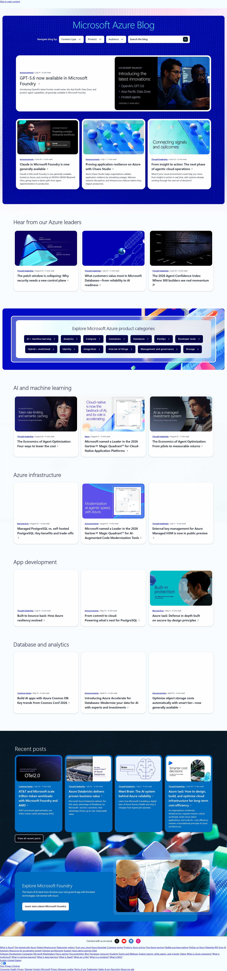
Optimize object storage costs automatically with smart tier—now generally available (176, 702)
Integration (90, 349)
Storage (190, 349)
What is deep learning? (48, 957)
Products (128, 947)
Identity (67, 349)
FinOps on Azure (197, 947)
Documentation (76, 954)
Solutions (4, 950)
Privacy (54, 969)
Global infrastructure (46, 947)
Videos (183, 954)
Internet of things (118, 349)
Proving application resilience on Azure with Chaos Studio (113, 166)
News (87, 436)
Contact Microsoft (41, 969)
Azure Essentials (98, 947)
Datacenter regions (66, 947)
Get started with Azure (25, 947)
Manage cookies (66, 969)
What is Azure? (7, 947)
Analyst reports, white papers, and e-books (159, 954)
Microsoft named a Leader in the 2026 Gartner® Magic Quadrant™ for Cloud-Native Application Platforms (112, 446)
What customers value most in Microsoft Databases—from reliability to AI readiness (113, 280)
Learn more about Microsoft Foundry (45, 906)
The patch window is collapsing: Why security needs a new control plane (43, 278)
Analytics (69, 339)
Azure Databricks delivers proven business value (86, 794)
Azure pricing (139, 947)
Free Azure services (155, 947)
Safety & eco (104, 969)
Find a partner (62, 954)
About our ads (127, 969)
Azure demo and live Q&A (84, 950)
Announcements (27, 73)
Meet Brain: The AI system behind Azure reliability (137, 794)
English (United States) (10, 960)
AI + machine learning (39, 339)
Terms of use (80, 969)
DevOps (161, 339)
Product (92, 39)
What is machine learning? (24, 957)
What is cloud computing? (199, 954)
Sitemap (28, 969)
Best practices (23, 524)
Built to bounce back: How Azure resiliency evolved (40, 618)
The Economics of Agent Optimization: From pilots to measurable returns (179, 444)
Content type (68, 39)
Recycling (115, 969)
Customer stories (24, 693)
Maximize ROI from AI (215, 947)
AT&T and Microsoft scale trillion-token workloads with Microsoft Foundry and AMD (38, 798)
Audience (114, 39)
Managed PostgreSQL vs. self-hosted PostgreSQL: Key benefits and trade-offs (45, 531)
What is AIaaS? (66, 957)
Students (113, 954)
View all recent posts (29, 838)
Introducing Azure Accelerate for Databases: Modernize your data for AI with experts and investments (111, 702)
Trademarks (92, 969)
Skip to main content (10, 1)
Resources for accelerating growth (25, 950)
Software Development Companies (16, 954)
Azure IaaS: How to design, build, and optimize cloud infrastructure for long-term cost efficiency (188, 798)
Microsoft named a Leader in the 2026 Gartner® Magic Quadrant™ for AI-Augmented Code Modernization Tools (112, 533)
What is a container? (99, 957)
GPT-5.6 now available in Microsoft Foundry (53, 80)
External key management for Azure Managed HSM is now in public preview (180, 531)
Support (67, 950)
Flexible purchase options (176, 947)
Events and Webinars (128, 954)
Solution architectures (52, 950)
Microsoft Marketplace (44, 954)
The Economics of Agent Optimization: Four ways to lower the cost (44, 444)
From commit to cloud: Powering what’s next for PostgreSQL (111, 618)
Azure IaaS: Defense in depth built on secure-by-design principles (176, 618)
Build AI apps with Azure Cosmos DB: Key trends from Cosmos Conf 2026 (43, 700)
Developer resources (99, 954)
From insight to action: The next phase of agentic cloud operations (178, 166)
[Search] (185, 39)
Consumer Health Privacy (12, 969)
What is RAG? (116, 957)
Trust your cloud (83, 947)
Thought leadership (159, 159)
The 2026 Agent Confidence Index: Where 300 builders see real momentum (180, 278)
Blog (87, 954)
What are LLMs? (81, 957)
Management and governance (157, 349)
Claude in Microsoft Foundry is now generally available (44, 166)
